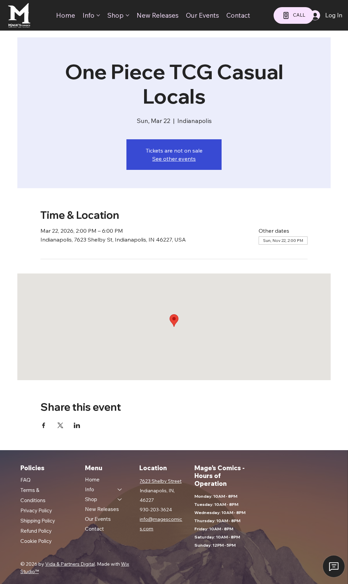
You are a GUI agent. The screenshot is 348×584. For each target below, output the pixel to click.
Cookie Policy (36, 541)
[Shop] (119, 499)
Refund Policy (36, 531)
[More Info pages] (98, 15)
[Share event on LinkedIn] (77, 425)
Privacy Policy (36, 510)
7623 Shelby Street (160, 481)
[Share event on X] (60, 425)
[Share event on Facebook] (43, 425)
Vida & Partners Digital (70, 564)
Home (92, 479)
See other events (174, 158)
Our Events (98, 519)
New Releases (102, 509)
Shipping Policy (37, 520)
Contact (94, 529)
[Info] (119, 489)
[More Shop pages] (127, 15)
